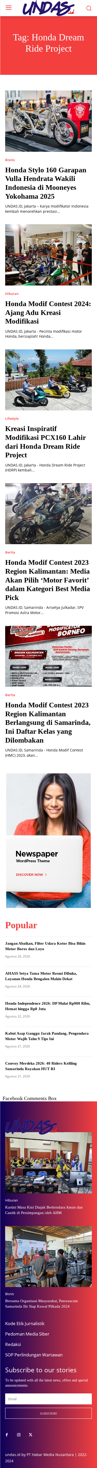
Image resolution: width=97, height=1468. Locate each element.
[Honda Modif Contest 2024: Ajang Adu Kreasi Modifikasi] (48, 255)
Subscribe (48, 1413)
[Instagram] (18, 1435)
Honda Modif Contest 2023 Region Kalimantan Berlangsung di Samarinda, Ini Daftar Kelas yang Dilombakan (48, 722)
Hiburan (12, 293)
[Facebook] (6, 1435)
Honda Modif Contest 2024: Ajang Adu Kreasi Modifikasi (48, 312)
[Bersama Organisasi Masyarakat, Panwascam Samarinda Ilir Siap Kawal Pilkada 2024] (48, 1256)
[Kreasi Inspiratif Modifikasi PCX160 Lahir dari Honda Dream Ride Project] (48, 380)
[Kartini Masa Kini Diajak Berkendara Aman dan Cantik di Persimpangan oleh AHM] (48, 1162)
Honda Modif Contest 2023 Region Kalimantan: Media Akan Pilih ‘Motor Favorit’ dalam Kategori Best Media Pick (47, 579)
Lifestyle (12, 418)
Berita (10, 552)
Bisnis (10, 160)
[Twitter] (30, 1435)
